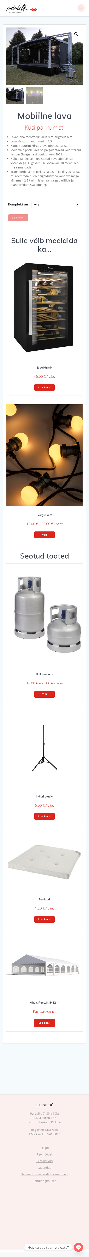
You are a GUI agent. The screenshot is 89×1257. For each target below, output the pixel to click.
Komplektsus (18, 204)
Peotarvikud (44, 1161)
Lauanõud (45, 1168)
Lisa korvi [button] (44, 387)
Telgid (44, 1148)
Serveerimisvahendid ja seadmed (44, 1174)
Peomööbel (44, 1154)
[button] (76, 34)
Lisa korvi (18, 217)
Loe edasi (44, 1022)
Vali (44, 534)
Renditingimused (45, 1181)
